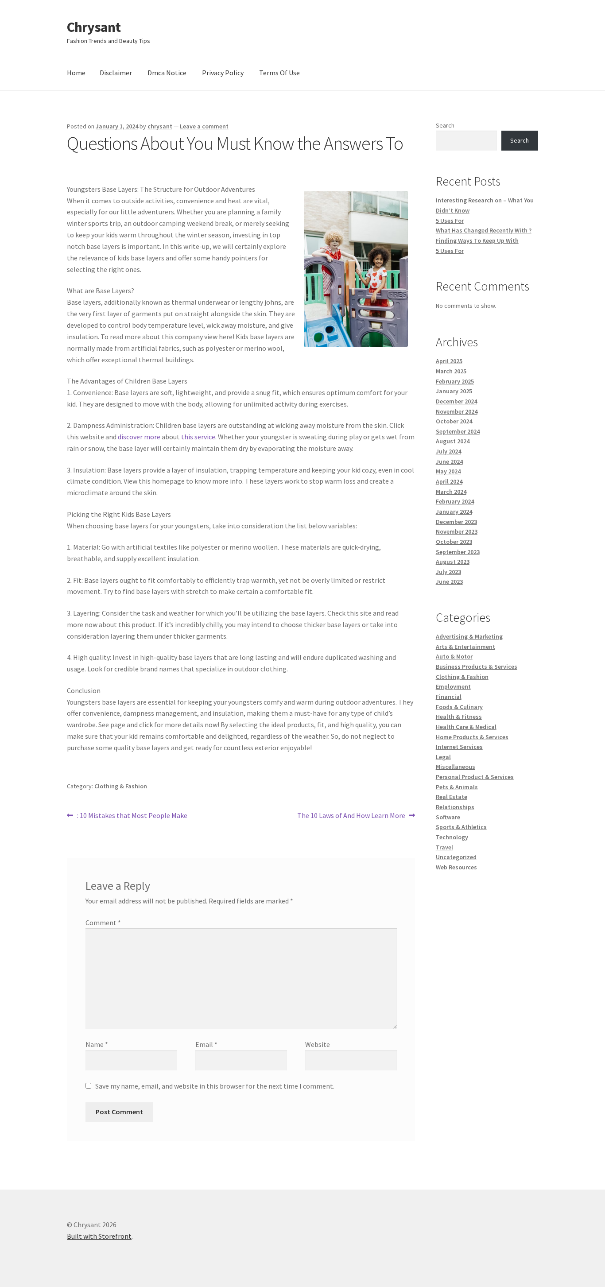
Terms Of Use (279, 72)
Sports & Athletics (461, 827)
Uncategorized (456, 857)
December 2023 (456, 522)
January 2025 (454, 391)
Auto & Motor (454, 656)
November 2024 (456, 411)
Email (206, 1044)
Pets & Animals (457, 787)
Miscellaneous (455, 767)
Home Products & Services (472, 737)
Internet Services (459, 747)
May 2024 (448, 471)
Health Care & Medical (466, 727)
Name (96, 1044)
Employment (453, 686)
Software (448, 817)
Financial (449, 697)
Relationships (455, 807)
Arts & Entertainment (465, 647)
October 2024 (454, 421)
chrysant (159, 126)
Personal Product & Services (475, 777)
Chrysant (93, 27)
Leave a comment (204, 126)
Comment (103, 922)
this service (198, 436)
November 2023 (456, 531)
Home (76, 72)
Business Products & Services (476, 667)
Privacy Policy (223, 72)
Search (445, 125)
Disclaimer (116, 72)
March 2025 (451, 371)
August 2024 (452, 441)
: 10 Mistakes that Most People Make (132, 816)
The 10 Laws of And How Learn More (351, 816)
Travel (444, 847)
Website (317, 1044)
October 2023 (454, 542)
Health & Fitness (459, 717)
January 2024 (454, 512)
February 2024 (455, 501)
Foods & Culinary (459, 707)
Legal (443, 757)
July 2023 (448, 572)
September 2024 (458, 431)
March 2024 (451, 492)
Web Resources (456, 867)
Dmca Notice (166, 72)
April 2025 (449, 361)
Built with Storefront (99, 1236)
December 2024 (456, 401)
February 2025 (455, 381)
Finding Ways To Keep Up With (477, 240)
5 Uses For (450, 221)
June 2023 (449, 581)
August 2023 (452, 562)
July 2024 (448, 451)
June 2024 (449, 461)
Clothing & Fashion (120, 786)
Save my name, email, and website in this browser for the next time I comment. (214, 1086)
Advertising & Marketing (469, 636)
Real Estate (451, 797)
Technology (452, 837)
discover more (139, 436)
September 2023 (458, 552)
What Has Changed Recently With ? (483, 230)
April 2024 (449, 481)
